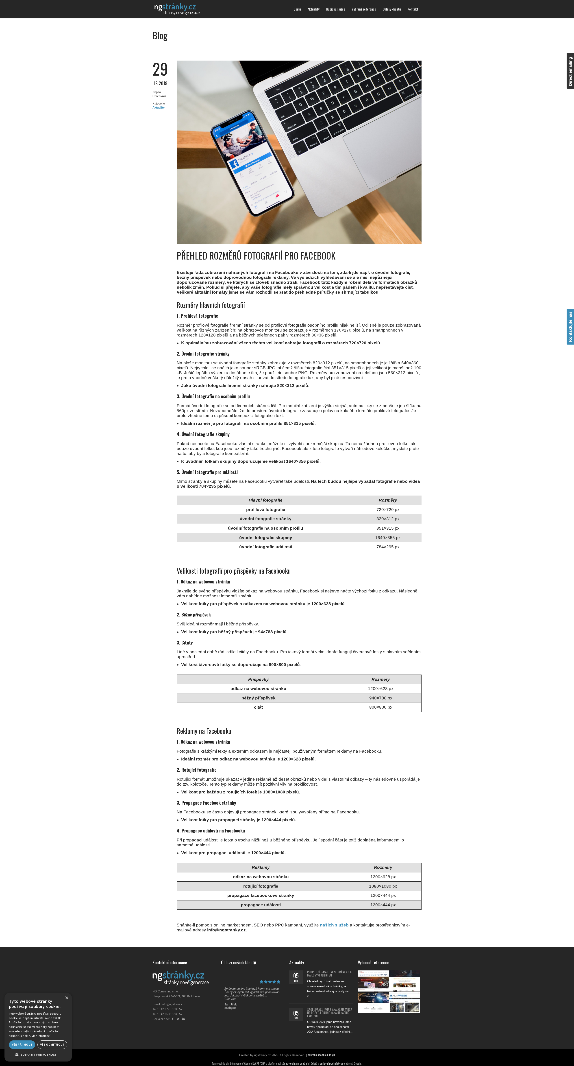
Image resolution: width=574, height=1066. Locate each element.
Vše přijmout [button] (22, 1044)
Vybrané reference (364, 9)
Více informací (41, 1036)
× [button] (66, 998)
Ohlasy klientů (392, 9)
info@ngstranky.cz (174, 1004)
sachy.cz (230, 1007)
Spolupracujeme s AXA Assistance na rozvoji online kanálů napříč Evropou (329, 1012)
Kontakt (413, 9)
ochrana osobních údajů (321, 1054)
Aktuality (314, 9)
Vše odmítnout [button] (52, 1044)
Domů (297, 9)
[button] (38, 1054)
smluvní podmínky (330, 1063)
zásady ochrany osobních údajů (299, 1063)
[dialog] (38, 1027)
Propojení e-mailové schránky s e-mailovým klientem (329, 973)
